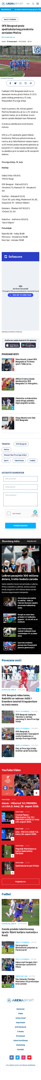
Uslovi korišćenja (20, 1040)
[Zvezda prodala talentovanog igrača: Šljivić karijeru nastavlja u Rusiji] (20, 912)
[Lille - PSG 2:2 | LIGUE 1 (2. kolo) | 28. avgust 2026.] (8, 834)
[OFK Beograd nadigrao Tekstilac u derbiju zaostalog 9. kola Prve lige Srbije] (8, 717)
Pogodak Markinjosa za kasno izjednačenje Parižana (25, 851)
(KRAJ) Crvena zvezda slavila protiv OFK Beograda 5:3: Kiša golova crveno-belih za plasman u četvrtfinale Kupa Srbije (27, 381)
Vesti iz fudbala (10, 19)
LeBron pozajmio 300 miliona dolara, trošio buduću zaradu (20, 577)
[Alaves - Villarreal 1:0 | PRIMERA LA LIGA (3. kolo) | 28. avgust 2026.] (20, 785)
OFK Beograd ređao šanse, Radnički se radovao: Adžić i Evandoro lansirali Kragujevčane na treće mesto (19, 700)
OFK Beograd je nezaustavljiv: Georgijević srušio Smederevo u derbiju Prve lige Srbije (27, 735)
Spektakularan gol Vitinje (27, 866)
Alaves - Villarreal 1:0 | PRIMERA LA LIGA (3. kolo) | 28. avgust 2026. (20, 805)
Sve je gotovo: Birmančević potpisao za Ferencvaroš (26, 947)
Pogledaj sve (31, 541)
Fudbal (32, 460)
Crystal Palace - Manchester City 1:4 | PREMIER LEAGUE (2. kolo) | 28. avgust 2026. (27, 818)
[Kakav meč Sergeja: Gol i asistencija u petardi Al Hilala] (8, 964)
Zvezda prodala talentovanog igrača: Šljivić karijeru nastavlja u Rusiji (20, 932)
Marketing (20, 1045)
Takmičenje (19, 460)
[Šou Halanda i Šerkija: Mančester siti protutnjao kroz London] (8, 981)
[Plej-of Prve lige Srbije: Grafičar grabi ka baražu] (8, 750)
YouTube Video (11, 770)
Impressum (20, 1022)
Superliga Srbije (9, 690)
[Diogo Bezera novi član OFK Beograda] (8, 423)
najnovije (20, 1009)
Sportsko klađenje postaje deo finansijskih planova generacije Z (27, 645)
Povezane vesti (10, 354)
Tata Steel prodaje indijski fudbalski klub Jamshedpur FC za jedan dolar (27, 632)
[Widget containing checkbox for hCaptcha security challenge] (22, 513)
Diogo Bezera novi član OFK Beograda (25, 419)
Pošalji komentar (21, 525)
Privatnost (20, 1036)
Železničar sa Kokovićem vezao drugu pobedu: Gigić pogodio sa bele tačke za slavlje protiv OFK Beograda (27, 400)
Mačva (6, 449)
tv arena (10, 1065)
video (20, 1013)
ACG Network (20, 1027)
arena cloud (21, 1018)
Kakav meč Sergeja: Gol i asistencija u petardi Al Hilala (26, 964)
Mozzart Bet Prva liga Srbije (15, 455)
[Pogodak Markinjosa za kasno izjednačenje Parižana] (8, 851)
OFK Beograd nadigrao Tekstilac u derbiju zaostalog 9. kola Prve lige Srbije (27, 718)
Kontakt (20, 1049)
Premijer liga (21, 976)
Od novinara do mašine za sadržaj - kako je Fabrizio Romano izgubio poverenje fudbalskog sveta (28, 603)
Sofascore (19, 332)
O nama (20, 1031)
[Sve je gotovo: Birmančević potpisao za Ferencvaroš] (8, 947)
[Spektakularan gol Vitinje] (8, 868)
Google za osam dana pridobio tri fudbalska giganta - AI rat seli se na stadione (28, 618)
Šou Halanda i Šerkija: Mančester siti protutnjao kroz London (27, 981)
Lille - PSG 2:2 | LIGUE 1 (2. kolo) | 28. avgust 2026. (26, 833)
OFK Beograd (21, 444)
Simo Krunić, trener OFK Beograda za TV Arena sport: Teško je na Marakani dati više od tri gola (26, 361)
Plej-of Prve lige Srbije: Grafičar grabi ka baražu (26, 749)
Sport (6, 460)
